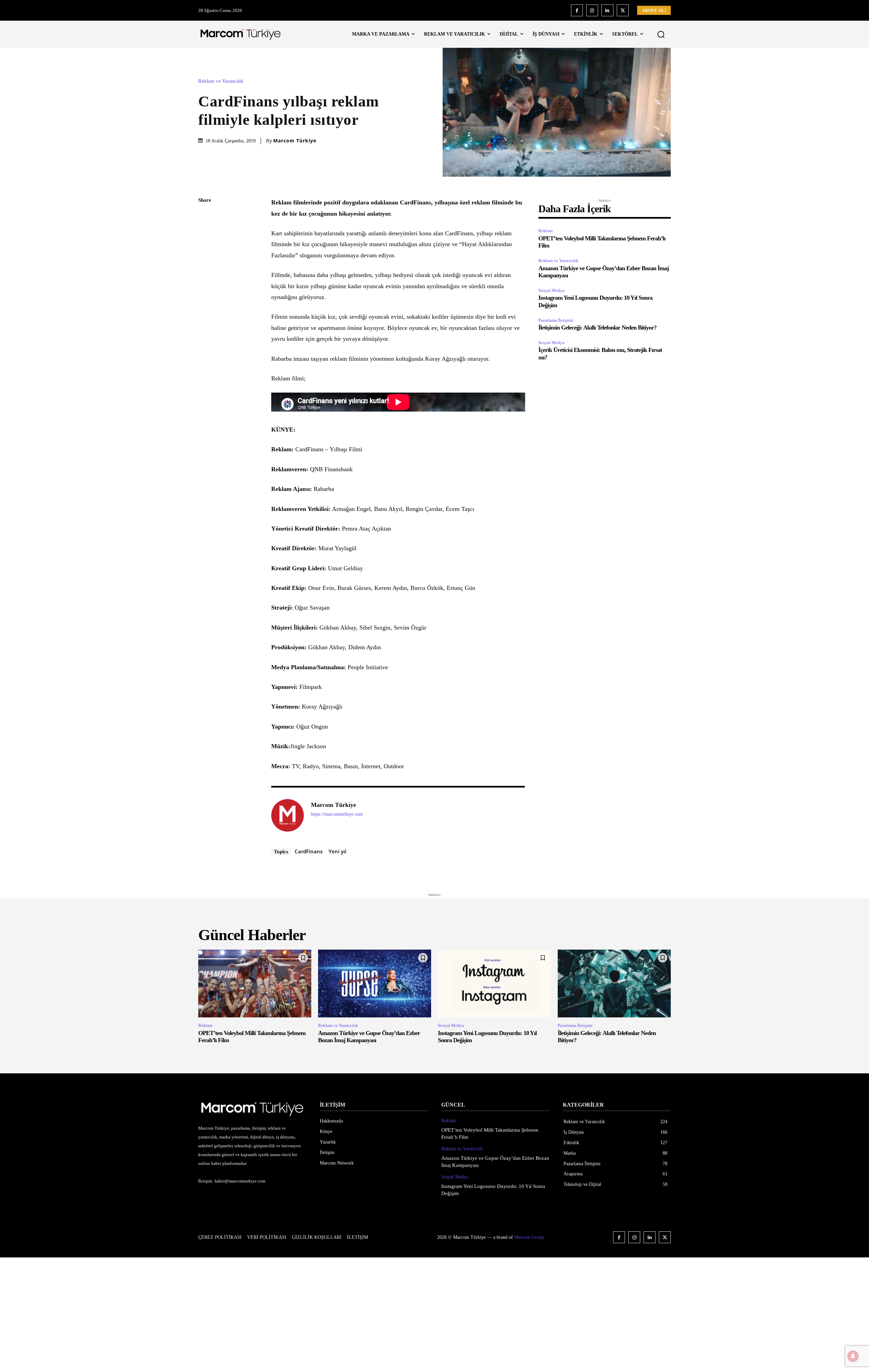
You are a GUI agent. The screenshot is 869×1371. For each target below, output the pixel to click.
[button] (661, 34)
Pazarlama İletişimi (555, 320)
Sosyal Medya (551, 290)
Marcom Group (529, 1237)
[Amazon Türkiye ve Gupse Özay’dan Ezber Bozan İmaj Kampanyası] (374, 983)
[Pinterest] (205, 248)
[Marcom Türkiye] (287, 815)
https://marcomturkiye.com (337, 814)
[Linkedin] (607, 10)
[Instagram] (592, 10)
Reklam (545, 230)
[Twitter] (623, 10)
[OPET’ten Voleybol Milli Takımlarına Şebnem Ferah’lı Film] (254, 983)
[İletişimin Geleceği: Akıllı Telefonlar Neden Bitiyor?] (614, 983)
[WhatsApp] (205, 264)
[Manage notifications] (853, 1356)
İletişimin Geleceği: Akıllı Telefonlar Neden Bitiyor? (597, 327)
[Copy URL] (205, 312)
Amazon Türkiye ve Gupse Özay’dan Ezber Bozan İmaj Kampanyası (369, 1037)
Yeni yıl (337, 851)
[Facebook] (577, 10)
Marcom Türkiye (294, 141)
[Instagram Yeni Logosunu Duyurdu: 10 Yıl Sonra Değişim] (494, 983)
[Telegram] (205, 296)
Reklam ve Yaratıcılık (220, 81)
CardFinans (308, 851)
